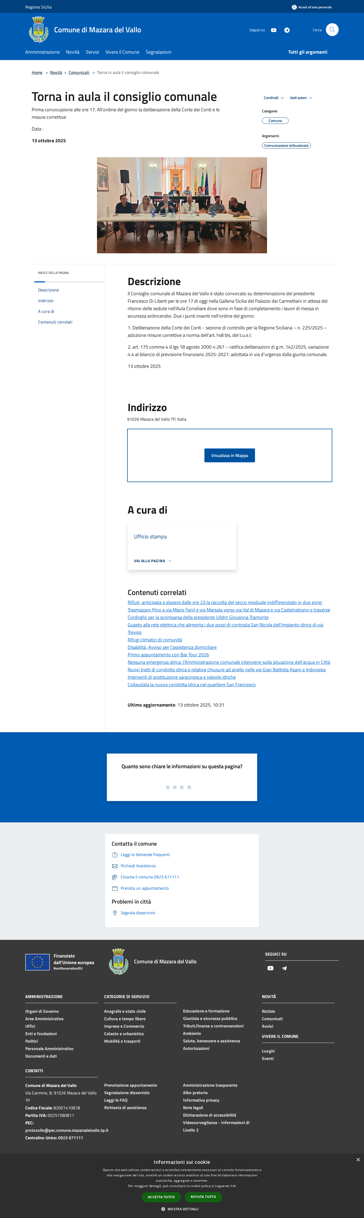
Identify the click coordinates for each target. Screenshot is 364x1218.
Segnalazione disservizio (127, 1092)
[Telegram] (285, 29)
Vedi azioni (299, 98)
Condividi (271, 98)
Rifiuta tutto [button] (203, 1197)
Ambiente (192, 1033)
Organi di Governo (42, 1011)
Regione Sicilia (38, 7)
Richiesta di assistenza (125, 1107)
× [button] (358, 1160)
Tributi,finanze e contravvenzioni (213, 1026)
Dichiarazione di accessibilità (209, 1115)
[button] (182, 1209)
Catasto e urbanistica (124, 1033)
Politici (31, 1041)
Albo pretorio (195, 1092)
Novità (56, 72)
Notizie (268, 1011)
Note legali (193, 1107)
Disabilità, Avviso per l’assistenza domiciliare (172, 647)
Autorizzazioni (196, 1048)
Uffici (30, 1026)
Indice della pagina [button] (53, 272)
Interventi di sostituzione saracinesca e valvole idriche (182, 677)
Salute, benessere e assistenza (211, 1041)
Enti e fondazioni (41, 1033)
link (233, 1186)
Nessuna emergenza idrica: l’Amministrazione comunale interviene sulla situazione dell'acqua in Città (229, 662)
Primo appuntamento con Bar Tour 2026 (168, 654)
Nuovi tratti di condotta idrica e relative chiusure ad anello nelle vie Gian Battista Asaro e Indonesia (227, 669)
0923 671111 (70, 1137)
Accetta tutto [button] (161, 1197)
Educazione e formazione (206, 1011)
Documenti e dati (41, 1056)
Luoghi (268, 1051)
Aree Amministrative (44, 1018)
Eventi (268, 1058)
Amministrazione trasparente (210, 1085)
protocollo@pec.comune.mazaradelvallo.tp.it (66, 1130)
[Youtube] (271, 29)
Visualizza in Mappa (229, 455)
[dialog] (182, 1186)
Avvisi (267, 1026)
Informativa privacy (201, 1100)
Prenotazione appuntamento (130, 1085)
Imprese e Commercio (124, 1026)
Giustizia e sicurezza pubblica (210, 1018)
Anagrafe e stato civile (125, 1011)
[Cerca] (332, 29)
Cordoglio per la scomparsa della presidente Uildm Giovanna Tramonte (198, 617)
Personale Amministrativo (49, 1048)
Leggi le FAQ (115, 1100)
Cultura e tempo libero (125, 1018)
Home (37, 72)
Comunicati (79, 72)
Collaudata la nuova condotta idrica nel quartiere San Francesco (192, 684)
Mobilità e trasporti (122, 1041)
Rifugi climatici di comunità (155, 639)
